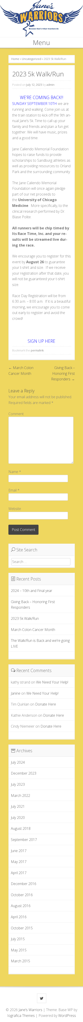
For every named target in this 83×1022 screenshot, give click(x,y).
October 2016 (22, 894)
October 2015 (22, 928)
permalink (37, 350)
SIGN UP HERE (41, 341)
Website (14, 508)
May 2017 (19, 861)
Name (14, 471)
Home (15, 59)
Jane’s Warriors (31, 1009)
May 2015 (19, 950)
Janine (15, 693)
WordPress (67, 1015)
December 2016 (23, 883)
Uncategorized (31, 59)
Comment (16, 413)
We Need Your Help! (52, 682)
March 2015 (20, 961)
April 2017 (19, 872)
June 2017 (19, 850)
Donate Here (45, 704)
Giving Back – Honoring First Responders (63, 373)
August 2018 (21, 828)
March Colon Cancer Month (33, 629)
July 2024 (18, 762)
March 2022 (20, 795)
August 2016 (21, 905)
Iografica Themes (21, 1015)
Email (13, 490)
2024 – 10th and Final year (31, 590)
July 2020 (18, 817)
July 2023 (18, 784)
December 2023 (23, 773)
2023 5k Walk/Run (25, 618)
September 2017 (24, 839)
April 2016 (19, 916)
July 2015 (18, 938)
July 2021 (18, 806)
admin (50, 85)
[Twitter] (41, 998)
